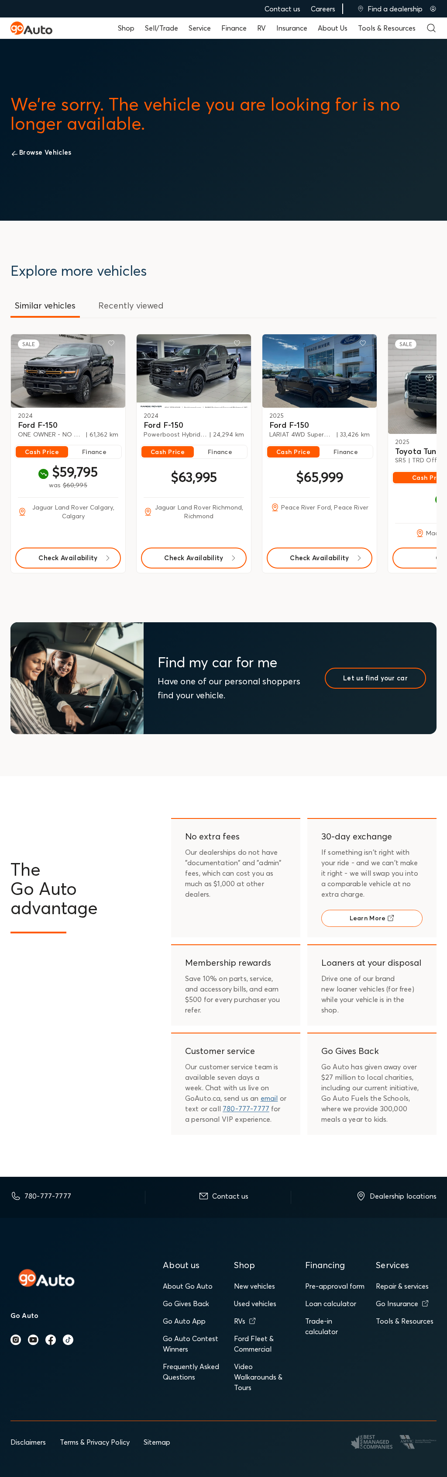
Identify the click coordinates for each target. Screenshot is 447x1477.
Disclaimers (28, 1442)
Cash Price (42, 452)
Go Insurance (397, 1303)
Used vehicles (255, 1303)
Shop (126, 28)
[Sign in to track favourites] (113, 345)
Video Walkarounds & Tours (258, 1377)
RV (261, 28)
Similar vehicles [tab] (45, 305)
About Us (332, 28)
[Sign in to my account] (433, 8)
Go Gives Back (186, 1303)
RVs (239, 1321)
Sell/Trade (161, 28)
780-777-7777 (246, 1108)
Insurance (291, 28)
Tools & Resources (387, 28)
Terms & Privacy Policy (95, 1442)
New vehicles (254, 1286)
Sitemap (157, 1442)
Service (200, 28)
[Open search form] (431, 28)
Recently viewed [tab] (131, 305)
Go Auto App (184, 1321)
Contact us (282, 8)
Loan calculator (330, 1303)
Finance (234, 28)
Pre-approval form (334, 1286)
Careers (323, 8)
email (269, 1098)
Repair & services (402, 1286)
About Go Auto (188, 1286)
